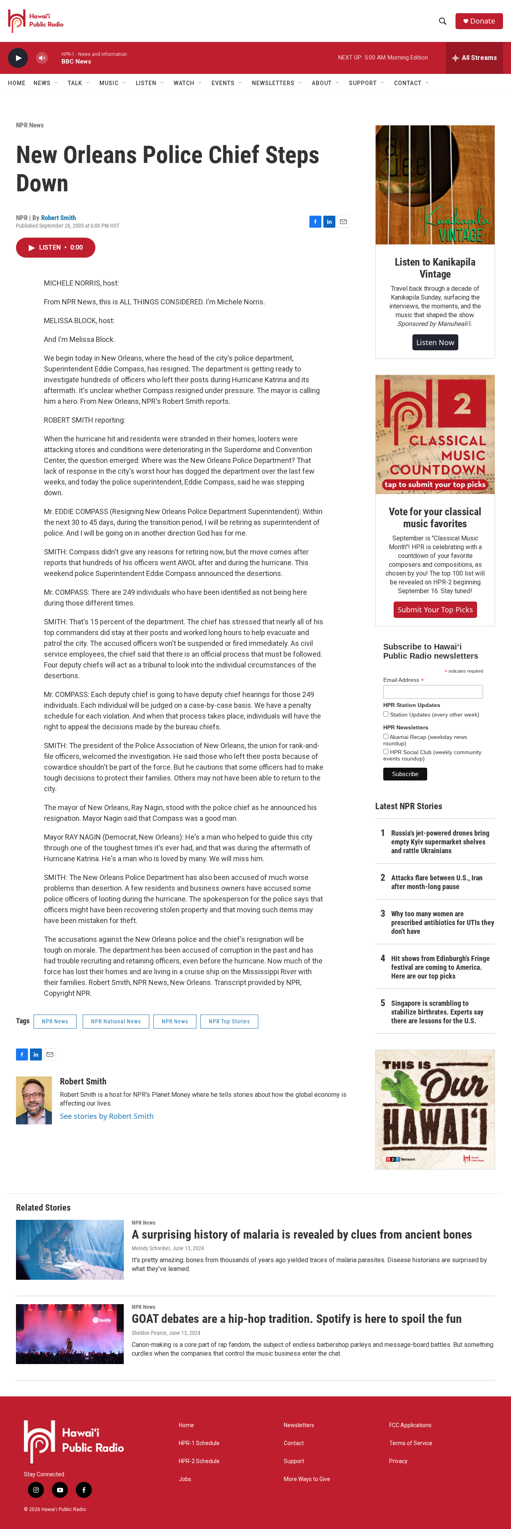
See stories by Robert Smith (107, 1116)
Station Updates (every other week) (433, 714)
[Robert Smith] (34, 1100)
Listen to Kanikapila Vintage (435, 268)
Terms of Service (410, 1443)
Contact (294, 1443)
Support (294, 1461)
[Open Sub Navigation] (56, 83)
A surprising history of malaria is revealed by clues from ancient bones (302, 1234)
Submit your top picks (435, 609)
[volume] (42, 58)
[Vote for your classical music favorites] (435, 434)
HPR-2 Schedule (199, 1461)
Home (17, 83)
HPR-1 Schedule (199, 1443)
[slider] (54, 58)
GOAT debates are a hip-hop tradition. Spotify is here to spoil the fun (297, 1319)
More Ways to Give (307, 1479)
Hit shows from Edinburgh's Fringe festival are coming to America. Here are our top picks (440, 967)
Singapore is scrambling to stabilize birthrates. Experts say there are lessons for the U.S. (437, 1012)
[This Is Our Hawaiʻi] (435, 1109)
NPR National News (116, 1021)
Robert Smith (58, 218)
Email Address (403, 680)
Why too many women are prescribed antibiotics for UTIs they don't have (442, 922)
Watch (184, 83)
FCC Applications (410, 1425)
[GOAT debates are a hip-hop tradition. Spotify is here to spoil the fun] (70, 1334)
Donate (482, 21)
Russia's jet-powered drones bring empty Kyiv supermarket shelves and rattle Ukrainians (440, 842)
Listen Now (435, 342)
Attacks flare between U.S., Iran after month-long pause (437, 882)
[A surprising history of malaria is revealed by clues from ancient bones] (70, 1250)
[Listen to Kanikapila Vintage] (435, 184)
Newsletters (299, 1425)
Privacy (398, 1461)
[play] (18, 58)
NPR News (30, 125)
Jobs (185, 1479)
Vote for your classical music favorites (435, 518)
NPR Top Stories (229, 1021)
